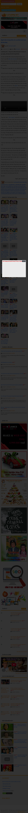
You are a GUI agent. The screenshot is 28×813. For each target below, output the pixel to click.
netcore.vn (15, 277)
